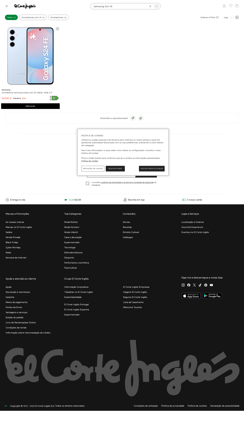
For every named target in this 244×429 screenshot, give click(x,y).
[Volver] (7, 6)
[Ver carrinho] (237, 6)
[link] (30, 56)
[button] (11, 17)
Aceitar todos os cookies (151, 168)
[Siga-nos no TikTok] (200, 285)
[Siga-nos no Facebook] (188, 285)
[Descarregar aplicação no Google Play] (212, 296)
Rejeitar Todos (115, 168)
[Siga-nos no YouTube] (211, 285)
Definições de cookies (93, 168)
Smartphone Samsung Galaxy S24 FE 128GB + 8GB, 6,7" (27, 92)
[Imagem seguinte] (58, 56)
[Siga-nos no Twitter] (194, 285)
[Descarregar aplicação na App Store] (191, 296)
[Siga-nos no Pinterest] (205, 285)
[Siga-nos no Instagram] (183, 285)
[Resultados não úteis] (133, 118)
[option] (30, 56)
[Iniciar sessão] (225, 6)
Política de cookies (89, 161)
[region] (123, 152)
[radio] (231, 17)
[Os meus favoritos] (231, 6)
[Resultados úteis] (141, 118)
